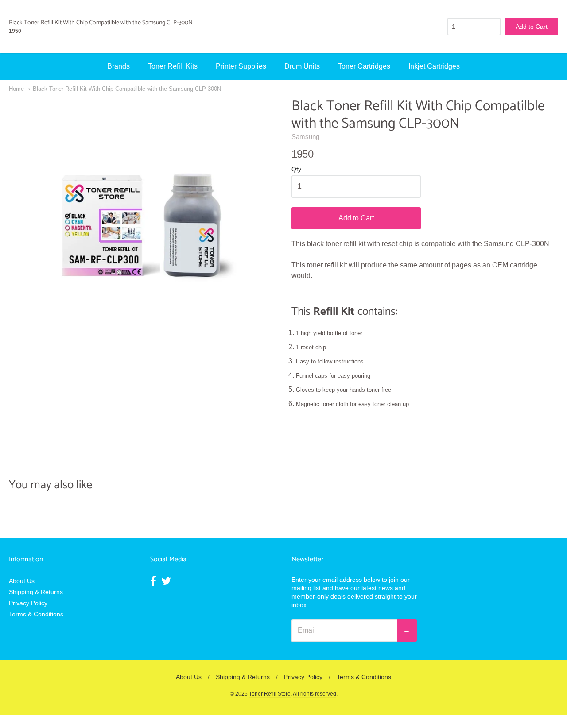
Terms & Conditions (36, 614)
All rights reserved (314, 694)
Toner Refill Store (270, 694)
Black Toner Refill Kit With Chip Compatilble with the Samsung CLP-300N (127, 88)
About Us (22, 580)
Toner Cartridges (364, 66)
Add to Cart (356, 218)
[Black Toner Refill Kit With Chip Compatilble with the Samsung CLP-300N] (142, 231)
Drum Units (302, 66)
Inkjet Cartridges (434, 66)
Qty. (297, 169)
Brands (118, 66)
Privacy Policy (28, 603)
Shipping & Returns (36, 591)
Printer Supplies (241, 66)
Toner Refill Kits (173, 66)
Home (16, 88)
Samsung (305, 136)
